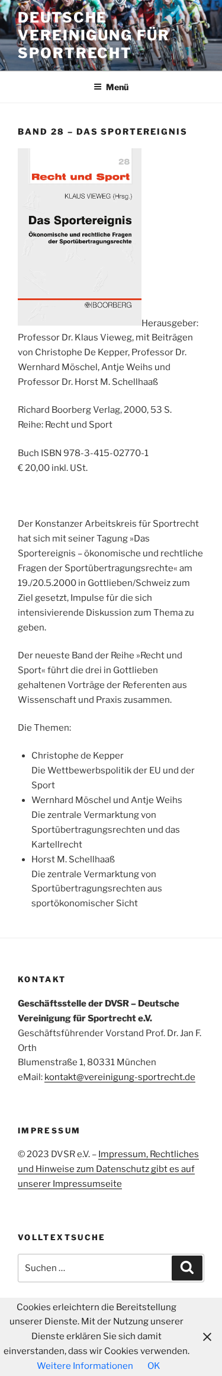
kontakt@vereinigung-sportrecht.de (119, 1077)
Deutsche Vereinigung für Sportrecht (94, 35)
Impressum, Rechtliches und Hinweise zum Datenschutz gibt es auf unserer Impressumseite (108, 1169)
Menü (117, 87)
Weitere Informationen (85, 1366)
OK (153, 1366)
